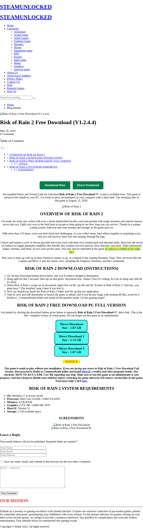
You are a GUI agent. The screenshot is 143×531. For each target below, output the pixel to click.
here (84, 380)
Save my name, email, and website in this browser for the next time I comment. (47, 461)
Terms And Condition (19, 75)
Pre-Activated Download (79, 176)
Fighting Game (22, 41)
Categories (13, 28)
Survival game (22, 69)
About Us (12, 72)
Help (9, 85)
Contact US (13, 81)
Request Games (15, 88)
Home (10, 25)
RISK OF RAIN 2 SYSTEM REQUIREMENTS (33, 166)
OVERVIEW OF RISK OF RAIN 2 (27, 154)
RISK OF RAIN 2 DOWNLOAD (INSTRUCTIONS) (36, 157)
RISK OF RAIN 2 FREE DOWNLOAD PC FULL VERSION (40, 161)
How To (11, 91)
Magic (17, 63)
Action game (21, 34)
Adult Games (21, 38)
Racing (18, 56)
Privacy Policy (15, 78)
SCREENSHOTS (26, 169)
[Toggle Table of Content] (2, 148)
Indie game (20, 60)
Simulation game (23, 50)
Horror (17, 47)
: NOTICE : (23, 163)
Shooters (19, 44)
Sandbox (19, 66)
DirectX (86, 371)
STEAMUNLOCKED (26, 7)
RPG (17, 53)
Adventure (20, 31)
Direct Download (27, 176)
